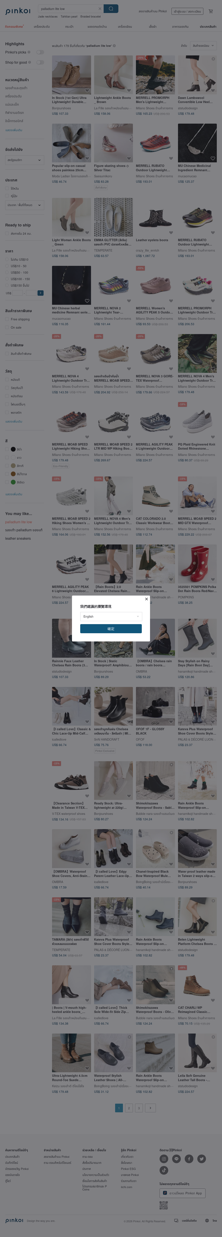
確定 (111, 628)
